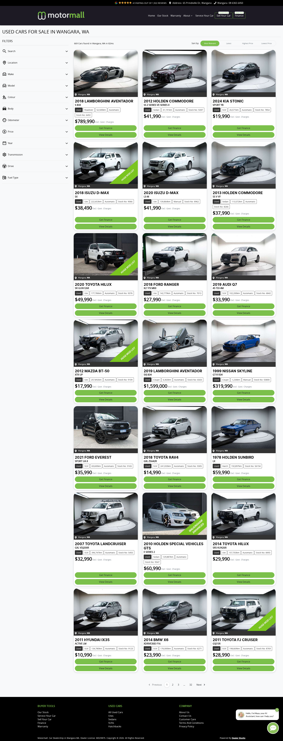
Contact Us (185, 715)
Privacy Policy (186, 726)
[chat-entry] (273, 728)
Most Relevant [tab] (210, 43)
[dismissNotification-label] (277, 710)
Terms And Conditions (191, 722)
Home (151, 15)
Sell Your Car (224, 15)
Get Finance (105, 128)
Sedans (112, 719)
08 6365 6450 (236, 3)
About (186, 15)
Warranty (176, 15)
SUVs (111, 722)
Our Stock (162, 15)
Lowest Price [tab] (266, 43)
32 (190, 684)
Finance (239, 15)
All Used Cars (115, 712)
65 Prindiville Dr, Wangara (197, 3)
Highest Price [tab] (247, 43)
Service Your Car (204, 15)
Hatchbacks (114, 726)
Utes (110, 715)
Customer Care (187, 719)
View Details (105, 134)
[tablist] (238, 43)
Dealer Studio (238, 738)
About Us (184, 712)
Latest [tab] (228, 43)
